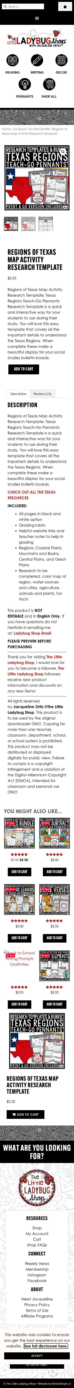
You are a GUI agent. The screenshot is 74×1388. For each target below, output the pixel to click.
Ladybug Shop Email (32, 633)
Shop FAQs (37, 1245)
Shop (37, 1228)
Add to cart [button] (20, 872)
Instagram (37, 1275)
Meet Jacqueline (37, 1299)
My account (37, 1233)
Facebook (37, 1280)
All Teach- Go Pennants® (31, 129)
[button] (37, 18)
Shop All (49, 96)
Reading (13, 72)
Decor (61, 72)
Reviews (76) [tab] (43, 394)
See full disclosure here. (46, 1346)
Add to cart (23, 369)
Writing (37, 72)
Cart (37, 1239)
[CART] (65, 6)
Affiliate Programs (37, 1316)
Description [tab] (18, 394)
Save (11, 822)
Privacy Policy (37, 1305)
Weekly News (37, 1263)
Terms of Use (37, 1310)
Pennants (24, 96)
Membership (37, 1269)
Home (6, 129)
